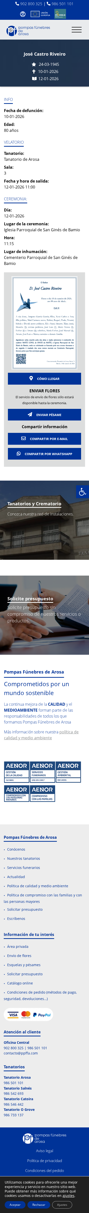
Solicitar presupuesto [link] (25, 909)
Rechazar (38, 1205)
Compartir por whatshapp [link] (48, 454)
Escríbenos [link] (16, 918)
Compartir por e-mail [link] (48, 439)
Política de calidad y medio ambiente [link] (37, 886)
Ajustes (62, 1205)
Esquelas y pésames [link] (24, 964)
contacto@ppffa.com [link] (21, 1053)
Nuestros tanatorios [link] (23, 858)
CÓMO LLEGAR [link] (48, 378)
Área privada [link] (17, 946)
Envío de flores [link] (19, 956)
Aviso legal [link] (44, 1150)
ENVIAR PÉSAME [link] (48, 415)
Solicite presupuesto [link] (30, 599)
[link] (82, 491)
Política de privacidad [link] (44, 1160)
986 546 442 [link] (13, 1104)
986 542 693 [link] (13, 1093)
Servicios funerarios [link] (23, 867)
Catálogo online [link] (20, 983)
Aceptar (15, 1205)
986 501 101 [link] (63, 3)
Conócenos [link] (16, 849)
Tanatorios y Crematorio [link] (34, 504)
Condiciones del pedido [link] (44, 1170)
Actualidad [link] (16, 876)
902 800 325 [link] (31, 3)
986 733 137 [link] (13, 1115)
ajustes (68, 1195)
